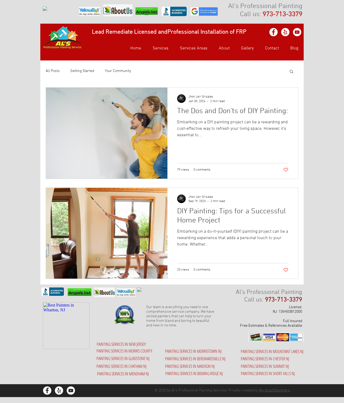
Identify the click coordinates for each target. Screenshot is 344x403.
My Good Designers (274, 390)
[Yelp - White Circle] (285, 32)
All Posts (53, 71)
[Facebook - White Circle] (273, 32)
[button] (192, 48)
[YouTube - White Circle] (297, 32)
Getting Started (82, 71)
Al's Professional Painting (265, 6)
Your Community (118, 71)
